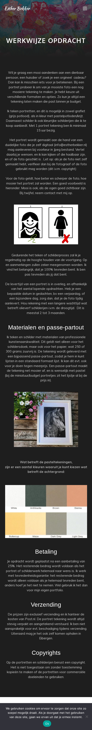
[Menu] (85, 8)
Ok (47, 723)
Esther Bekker (17, 8)
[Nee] (87, 716)
